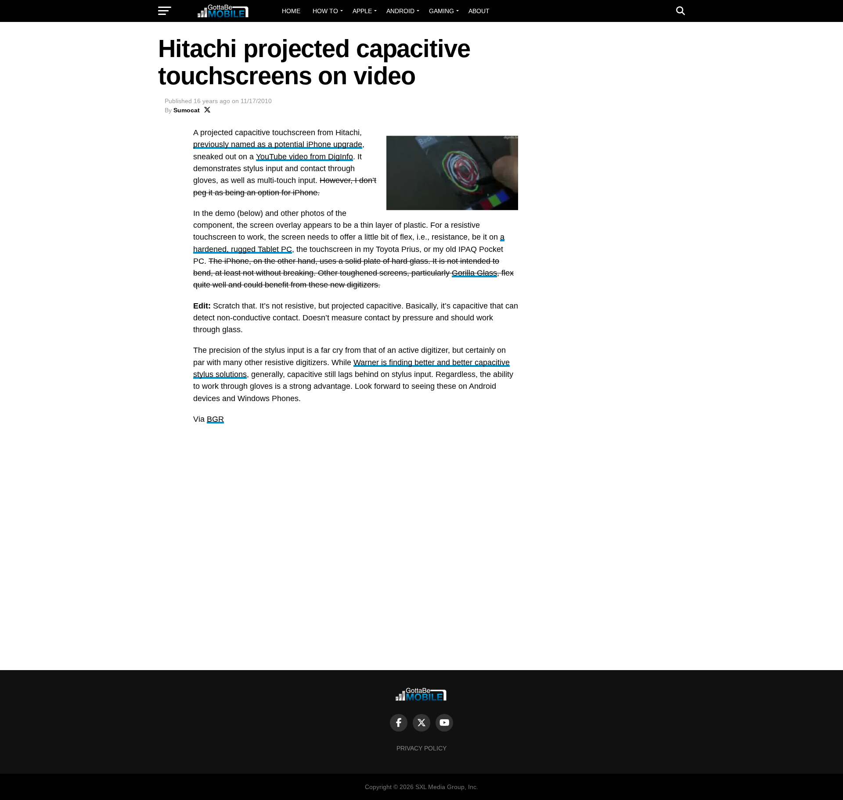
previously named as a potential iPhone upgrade (277, 144)
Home (291, 10)
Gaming (441, 10)
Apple (362, 10)
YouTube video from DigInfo (304, 156)
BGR (215, 419)
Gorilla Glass (474, 273)
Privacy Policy (421, 748)
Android (400, 10)
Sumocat (186, 110)
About (479, 10)
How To (325, 10)
